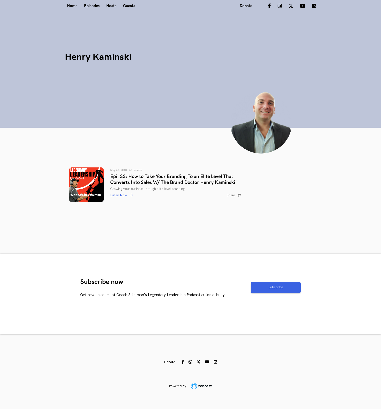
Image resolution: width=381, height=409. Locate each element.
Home (72, 6)
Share (231, 195)
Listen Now (119, 195)
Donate (246, 6)
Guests (129, 6)
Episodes (92, 6)
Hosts (111, 6)
